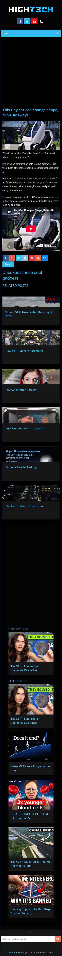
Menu (6, 33)
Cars (9, 264)
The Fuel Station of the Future (24, 506)
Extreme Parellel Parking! (21, 467)
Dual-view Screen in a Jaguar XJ (25, 428)
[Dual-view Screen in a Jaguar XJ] (31, 416)
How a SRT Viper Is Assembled (24, 351)
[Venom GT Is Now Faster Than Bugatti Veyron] (31, 299)
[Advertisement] (31, 74)
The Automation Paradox (21, 389)
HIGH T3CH (14, 952)
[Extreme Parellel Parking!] (31, 454)
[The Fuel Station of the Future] (31, 493)
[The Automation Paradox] (31, 377)
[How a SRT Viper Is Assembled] (31, 338)
